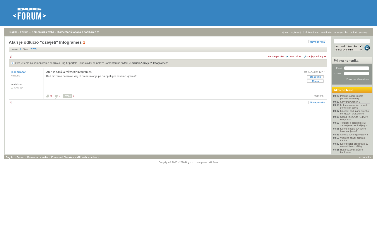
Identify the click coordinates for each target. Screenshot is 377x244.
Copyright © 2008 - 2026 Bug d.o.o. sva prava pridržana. (189, 162)
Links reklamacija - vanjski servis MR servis (354, 106)
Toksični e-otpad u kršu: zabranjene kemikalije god (353, 124)
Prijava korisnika (346, 60)
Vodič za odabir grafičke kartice (352, 139)
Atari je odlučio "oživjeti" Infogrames (144, 63)
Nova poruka (317, 41)
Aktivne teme (343, 90)
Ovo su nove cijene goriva (354, 134)
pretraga (363, 32)
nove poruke (341, 32)
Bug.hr (13, 32)
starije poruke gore (316, 56)
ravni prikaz (295, 56)
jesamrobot (18, 72)
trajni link (319, 95)
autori (353, 32)
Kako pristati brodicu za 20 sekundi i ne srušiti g (354, 145)
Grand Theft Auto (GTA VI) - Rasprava (355, 118)
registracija (296, 32)
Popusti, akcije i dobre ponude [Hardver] (351, 97)
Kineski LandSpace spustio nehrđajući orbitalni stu (354, 112)
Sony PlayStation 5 (350, 101)
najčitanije (326, 32)
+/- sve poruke (276, 56)
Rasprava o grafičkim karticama (351, 151)
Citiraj (315, 81)
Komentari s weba (43, 32)
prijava (284, 32)
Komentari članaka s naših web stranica (82, 32)
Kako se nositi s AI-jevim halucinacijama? (353, 130)
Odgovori (315, 77)
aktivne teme (312, 32)
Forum (24, 32)
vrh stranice (365, 157)
